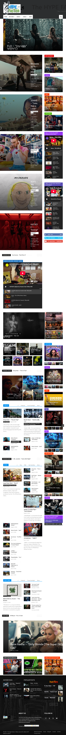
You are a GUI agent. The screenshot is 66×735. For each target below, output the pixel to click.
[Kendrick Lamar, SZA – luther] (46, 363)
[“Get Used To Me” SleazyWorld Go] (27, 586)
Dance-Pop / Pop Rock (33, 233)
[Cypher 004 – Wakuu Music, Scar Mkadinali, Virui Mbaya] (53, 472)
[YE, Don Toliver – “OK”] (60, 687)
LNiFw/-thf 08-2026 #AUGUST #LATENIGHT (53, 184)
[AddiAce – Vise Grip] (53, 418)
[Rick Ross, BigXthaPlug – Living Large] (57, 472)
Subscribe (59, 241)
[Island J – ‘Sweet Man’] (53, 353)
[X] (53, 718)
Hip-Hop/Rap (33, 74)
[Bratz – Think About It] (50, 363)
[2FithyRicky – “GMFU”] (33, 529)
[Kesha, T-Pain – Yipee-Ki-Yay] (53, 363)
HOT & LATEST (49, 56)
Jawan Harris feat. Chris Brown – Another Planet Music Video (37, 599)
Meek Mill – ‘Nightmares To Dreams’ (14, 565)
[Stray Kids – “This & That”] (38, 395)
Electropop (49, 86)
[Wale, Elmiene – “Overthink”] (6, 439)
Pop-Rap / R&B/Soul (50, 65)
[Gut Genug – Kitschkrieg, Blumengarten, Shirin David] (9, 349)
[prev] (38, 255)
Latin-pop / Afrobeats (51, 335)
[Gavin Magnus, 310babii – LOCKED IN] (53, 123)
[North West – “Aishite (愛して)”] (33, 413)
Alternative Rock (27, 361)
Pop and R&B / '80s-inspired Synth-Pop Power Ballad (35, 386)
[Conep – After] (53, 507)
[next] (41, 255)
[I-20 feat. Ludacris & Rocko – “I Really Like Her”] (6, 696)
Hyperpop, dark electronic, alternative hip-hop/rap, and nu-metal (32, 424)
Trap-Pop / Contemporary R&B (11, 333)
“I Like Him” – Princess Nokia (17, 615)
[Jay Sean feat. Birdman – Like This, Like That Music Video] (26, 690)
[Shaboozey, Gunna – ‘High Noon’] (50, 450)
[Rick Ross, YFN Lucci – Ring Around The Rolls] (46, 472)
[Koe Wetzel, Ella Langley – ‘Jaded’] (53, 485)
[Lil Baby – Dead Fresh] (50, 472)
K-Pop (40, 393)
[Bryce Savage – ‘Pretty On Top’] (6, 690)
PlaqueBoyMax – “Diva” (16, 557)
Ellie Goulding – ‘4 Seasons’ (20, 459)
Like (61, 234)
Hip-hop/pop (38, 398)
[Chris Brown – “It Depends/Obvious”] (50, 428)
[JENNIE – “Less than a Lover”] (21, 112)
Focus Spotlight (56, 86)
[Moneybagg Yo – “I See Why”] (21, 73)
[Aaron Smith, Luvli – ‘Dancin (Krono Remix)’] (57, 450)
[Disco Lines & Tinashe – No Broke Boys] (50, 386)
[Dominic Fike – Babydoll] (37, 361)
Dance (6, 345)
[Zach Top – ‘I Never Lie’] (53, 494)
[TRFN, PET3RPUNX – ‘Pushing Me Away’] (54, 316)
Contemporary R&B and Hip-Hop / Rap (15, 442)
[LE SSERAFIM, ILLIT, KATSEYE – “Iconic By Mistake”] (54, 325)
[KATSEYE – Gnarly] (53, 386)
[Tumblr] (49, 718)
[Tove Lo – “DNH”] (53, 450)
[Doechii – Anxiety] (61, 386)
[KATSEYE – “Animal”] (21, 231)
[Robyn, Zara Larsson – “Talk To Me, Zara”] (61, 450)
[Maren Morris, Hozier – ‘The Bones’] (12, 590)
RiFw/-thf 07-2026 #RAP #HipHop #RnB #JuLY (51, 517)
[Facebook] (45, 718)
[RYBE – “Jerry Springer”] (22, 349)
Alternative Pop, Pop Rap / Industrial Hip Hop (52, 322)
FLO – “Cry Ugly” (15, 46)
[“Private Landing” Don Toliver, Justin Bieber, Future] (27, 607)
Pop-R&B (62, 425)
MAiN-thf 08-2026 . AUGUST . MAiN (13, 261)
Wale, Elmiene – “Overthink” (20, 370)
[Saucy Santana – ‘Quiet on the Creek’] (61, 472)
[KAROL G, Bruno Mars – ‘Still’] (33, 383)
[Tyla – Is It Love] (57, 428)
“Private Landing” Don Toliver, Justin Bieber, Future (36, 607)
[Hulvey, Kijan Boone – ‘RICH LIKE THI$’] (36, 349)
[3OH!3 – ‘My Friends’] (21, 192)
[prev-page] (4, 453)
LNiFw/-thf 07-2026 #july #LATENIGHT (51, 521)
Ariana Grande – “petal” (37, 446)
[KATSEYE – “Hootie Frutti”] (60, 693)
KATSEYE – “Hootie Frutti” (50, 691)
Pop (32, 112)
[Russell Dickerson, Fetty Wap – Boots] (50, 494)
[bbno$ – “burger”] (21, 152)
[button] (61, 17)
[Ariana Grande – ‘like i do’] (24, 325)
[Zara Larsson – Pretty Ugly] (57, 386)
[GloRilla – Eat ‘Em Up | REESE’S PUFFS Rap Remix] (53, 103)
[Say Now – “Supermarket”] (53, 376)
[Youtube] (56, 718)
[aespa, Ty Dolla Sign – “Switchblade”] (27, 439)
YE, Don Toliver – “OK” (49, 686)
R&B (6, 42)
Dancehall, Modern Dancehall (28, 396)
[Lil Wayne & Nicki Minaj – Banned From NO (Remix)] (46, 386)
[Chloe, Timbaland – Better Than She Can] (46, 428)
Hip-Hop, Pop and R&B (9, 343)
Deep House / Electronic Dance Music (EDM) (53, 313)
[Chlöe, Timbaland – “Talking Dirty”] (53, 428)
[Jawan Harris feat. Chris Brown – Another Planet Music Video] (27, 599)
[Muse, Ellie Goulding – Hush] (26, 697)
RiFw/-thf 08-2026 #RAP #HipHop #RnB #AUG (51, 133)
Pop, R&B (48, 379)
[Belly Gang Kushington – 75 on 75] (27, 592)
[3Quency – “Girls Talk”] (61, 428)
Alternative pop (34, 111)
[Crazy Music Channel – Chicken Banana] (53, 400)
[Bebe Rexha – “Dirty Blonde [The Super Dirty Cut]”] (33, 637)
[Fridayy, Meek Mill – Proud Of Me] (57, 363)
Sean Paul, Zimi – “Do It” (10, 483)
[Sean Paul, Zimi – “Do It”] (12, 474)
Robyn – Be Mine (34, 683)
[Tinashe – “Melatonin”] (60, 699)
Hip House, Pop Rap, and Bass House (34, 150)
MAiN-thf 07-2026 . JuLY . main (53, 524)
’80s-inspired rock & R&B (7, 359)
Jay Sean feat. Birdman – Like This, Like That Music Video (36, 690)
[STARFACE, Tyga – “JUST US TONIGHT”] (12, 388)
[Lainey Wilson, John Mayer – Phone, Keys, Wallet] (46, 494)
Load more (53, 704)
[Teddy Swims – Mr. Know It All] (7, 361)
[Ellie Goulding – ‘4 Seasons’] (46, 450)
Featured (23, 405)
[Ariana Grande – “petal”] (27, 448)
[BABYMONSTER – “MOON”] (6, 448)
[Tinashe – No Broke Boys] (61, 363)
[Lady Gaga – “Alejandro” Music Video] (6, 684)
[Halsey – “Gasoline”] (53, 84)
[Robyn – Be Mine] (26, 684)
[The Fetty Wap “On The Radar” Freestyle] (33, 667)
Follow (60, 237)
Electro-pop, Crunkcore (33, 190)
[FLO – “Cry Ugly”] (33, 35)
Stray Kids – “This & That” (11, 420)
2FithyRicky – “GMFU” (17, 255)
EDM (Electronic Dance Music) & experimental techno (50, 699)
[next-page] (7, 453)
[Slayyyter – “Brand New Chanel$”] (6, 573)
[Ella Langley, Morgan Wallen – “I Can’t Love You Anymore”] (61, 494)
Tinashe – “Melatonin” (49, 697)
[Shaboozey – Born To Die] (57, 494)
